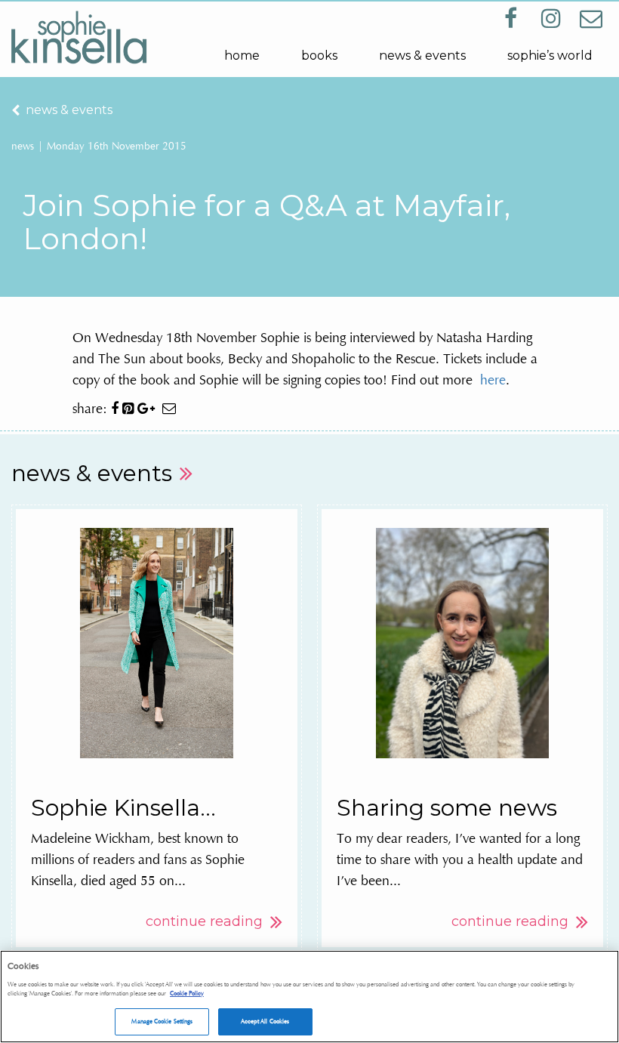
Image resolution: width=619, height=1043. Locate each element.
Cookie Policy (187, 993)
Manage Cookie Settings (161, 1021)
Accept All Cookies (265, 1021)
